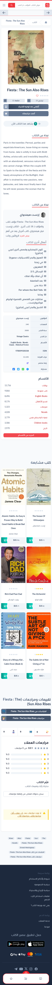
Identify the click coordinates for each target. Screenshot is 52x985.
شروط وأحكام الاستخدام (39, 879)
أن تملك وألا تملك (33, 276)
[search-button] (11, 5)
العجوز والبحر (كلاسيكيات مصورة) (26, 258)
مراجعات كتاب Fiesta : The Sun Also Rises (26, 857)
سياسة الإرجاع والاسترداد (39, 890)
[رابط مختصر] (17, 363)
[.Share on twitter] (18, 369)
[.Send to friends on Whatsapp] (23, 369)
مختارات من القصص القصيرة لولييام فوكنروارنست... (24, 301)
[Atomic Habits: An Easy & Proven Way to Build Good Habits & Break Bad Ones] (13, 486)
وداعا (40, 294)
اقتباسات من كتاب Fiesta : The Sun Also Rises (27, 852)
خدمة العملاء (44, 921)
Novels (25, 342)
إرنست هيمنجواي (29, 215)
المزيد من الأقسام (26, 435)
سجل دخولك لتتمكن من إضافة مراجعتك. (26, 794)
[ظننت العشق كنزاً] (48, 13)
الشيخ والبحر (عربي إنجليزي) (29, 307)
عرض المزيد (25, 236)
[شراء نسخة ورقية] (39, 540)
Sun (36, 838)
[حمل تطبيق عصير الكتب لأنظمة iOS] (35, 944)
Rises (11, 838)
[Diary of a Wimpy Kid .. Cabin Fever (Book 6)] (13, 630)
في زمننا (38, 262)
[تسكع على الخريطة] (4, 13)
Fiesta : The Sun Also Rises (32, 843)
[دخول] (11, 978)
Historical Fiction (22, 345)
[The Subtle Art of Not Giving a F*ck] (39, 630)
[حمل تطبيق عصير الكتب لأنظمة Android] (16, 944)
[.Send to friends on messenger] (27, 369)
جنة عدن (38, 285)
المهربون (38, 267)
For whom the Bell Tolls (31, 290)
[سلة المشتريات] (25, 978)
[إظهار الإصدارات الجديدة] (26, 972)
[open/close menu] (4, 5)
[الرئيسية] (45, 22)
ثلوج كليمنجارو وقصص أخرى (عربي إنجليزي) (25, 251)
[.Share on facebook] (14, 369)
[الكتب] (40, 978)
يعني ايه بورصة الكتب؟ (40, 905)
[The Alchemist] (39, 565)
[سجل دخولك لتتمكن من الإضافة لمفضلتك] (37, 95)
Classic (11, 345)
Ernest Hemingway (27, 847)
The (43, 838)
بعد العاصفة (36, 281)
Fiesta (28, 838)
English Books (16, 342)
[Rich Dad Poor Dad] (13, 565)
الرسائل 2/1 (36, 271)
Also (19, 838)
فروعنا (47, 927)
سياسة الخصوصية (42, 885)
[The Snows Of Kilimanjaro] (39, 486)
